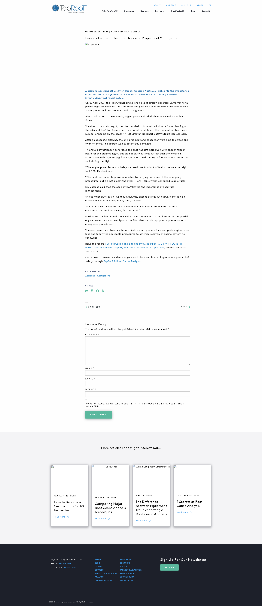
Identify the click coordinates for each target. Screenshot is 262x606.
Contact (171, 5)
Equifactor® (177, 11)
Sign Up (169, 567)
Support (186, 5)
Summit (206, 11)
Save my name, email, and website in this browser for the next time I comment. (135, 405)
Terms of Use (126, 580)
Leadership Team (103, 580)
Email (90, 379)
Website (90, 389)
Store (200, 5)
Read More (61, 516)
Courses (144, 11)
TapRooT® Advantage (131, 570)
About (157, 5)
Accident (90, 275)
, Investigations (102, 275)
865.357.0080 (70, 567)
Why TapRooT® (110, 11)
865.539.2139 (65, 564)
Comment (92, 334)
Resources (125, 559)
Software (160, 11)
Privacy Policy (127, 573)
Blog (192, 11)
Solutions (129, 11)
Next (184, 307)
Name (89, 368)
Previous (94, 307)
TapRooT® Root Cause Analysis (122, 261)
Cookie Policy (127, 577)
